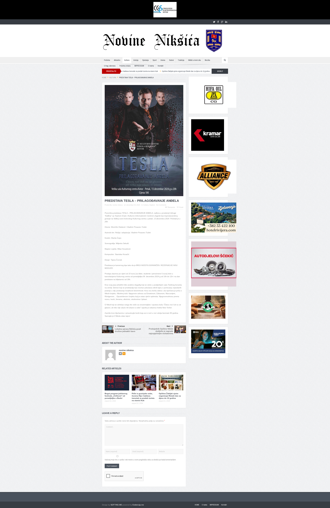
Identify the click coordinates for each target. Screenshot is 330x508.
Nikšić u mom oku (194, 60)
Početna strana (124, 65)
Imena (163, 60)
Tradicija (181, 60)
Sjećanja (145, 60)
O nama (151, 65)
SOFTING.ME (116, 505)
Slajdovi (152, 205)
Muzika (207, 60)
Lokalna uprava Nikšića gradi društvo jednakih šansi (128, 330)
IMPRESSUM (139, 65)
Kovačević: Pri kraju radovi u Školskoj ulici (200, 71)
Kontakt (160, 65)
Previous (121, 326)
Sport (155, 60)
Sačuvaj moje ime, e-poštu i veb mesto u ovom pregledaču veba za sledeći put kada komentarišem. (140, 459)
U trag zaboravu (110, 65)
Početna (107, 60)
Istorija (135, 60)
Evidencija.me (138, 505)
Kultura (126, 60)
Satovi (171, 60)
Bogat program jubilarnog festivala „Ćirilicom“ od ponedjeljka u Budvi (116, 395)
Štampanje (171, 207)
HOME (197, 505)
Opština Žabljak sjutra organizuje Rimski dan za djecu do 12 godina (158, 71)
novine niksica (118, 205)
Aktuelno (117, 60)
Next (168, 326)
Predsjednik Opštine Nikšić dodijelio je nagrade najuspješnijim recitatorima (161, 331)
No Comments (161, 205)
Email (181, 207)
